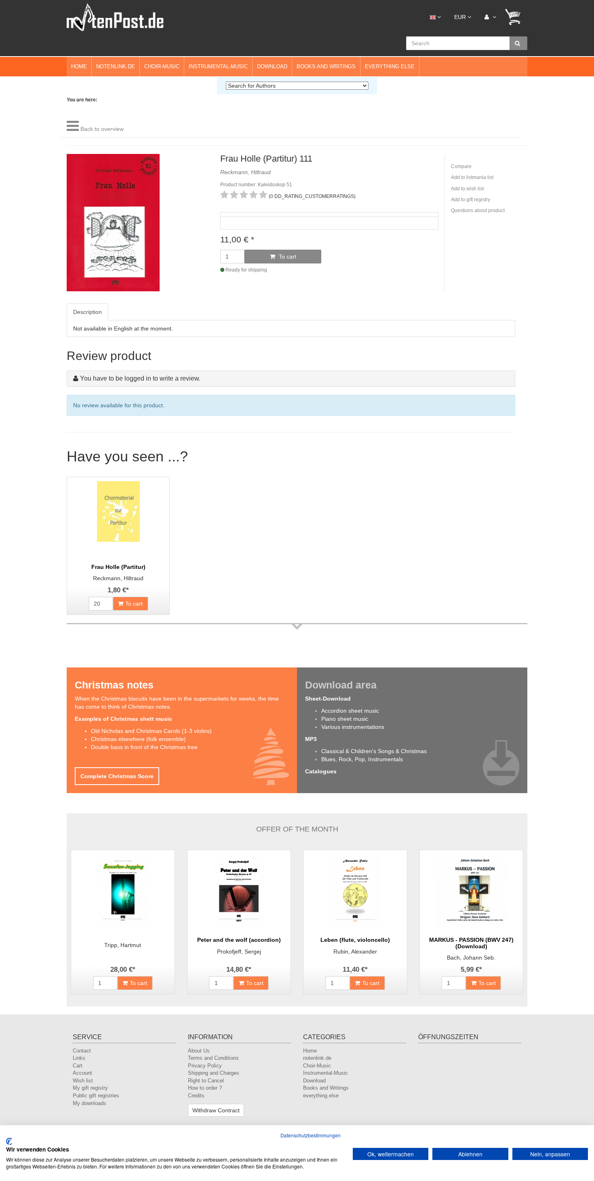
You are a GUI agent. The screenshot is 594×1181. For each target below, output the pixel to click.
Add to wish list (467, 189)
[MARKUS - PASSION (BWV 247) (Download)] (471, 890)
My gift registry (90, 1088)
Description (87, 312)
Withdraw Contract (216, 1110)
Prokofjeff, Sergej (239, 951)
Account (82, 1073)
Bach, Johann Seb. (471, 957)
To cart (286, 256)
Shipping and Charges (213, 1073)
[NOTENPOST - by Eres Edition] (115, 16)
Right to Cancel (206, 1081)
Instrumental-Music (218, 66)
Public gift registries (96, 1096)
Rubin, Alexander (355, 951)
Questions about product (478, 210)
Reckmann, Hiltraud (118, 578)
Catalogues (321, 771)
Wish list (83, 1081)
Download (272, 66)
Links (79, 1058)
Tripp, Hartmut (122, 945)
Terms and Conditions (213, 1058)
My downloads (89, 1103)
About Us (199, 1051)
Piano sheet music (344, 719)
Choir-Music (161, 66)
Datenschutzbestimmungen (310, 1135)
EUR (461, 17)
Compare (461, 166)
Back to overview (102, 129)
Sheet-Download (328, 698)
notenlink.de (115, 66)
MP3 (311, 739)
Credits (196, 1096)
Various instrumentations (352, 727)
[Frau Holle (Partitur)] (118, 517)
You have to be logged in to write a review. (140, 378)
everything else (390, 66)
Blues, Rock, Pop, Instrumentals (362, 759)
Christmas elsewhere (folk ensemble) (138, 739)
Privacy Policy (205, 1066)
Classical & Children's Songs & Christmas (374, 751)
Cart (77, 1066)
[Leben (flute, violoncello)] (355, 890)
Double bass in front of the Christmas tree (144, 747)
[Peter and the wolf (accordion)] (239, 890)
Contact (82, 1051)
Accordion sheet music (350, 710)
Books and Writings (326, 66)
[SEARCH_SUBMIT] (518, 43)
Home (79, 66)
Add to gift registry (470, 199)
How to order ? (205, 1088)
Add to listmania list (472, 177)
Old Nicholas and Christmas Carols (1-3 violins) (151, 731)
